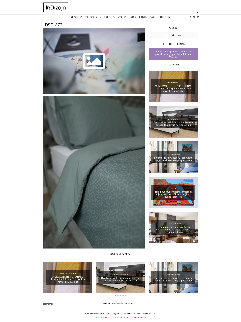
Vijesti (153, 17)
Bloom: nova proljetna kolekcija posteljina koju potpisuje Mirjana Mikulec (173, 54)
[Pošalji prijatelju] (179, 35)
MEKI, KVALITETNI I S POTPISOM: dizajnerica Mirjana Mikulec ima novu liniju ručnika (173, 88)
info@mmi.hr (116, 314)
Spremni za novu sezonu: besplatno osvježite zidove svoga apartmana (173, 159)
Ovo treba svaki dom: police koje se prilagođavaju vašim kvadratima (173, 124)
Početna (78, 17)
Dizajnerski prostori (173, 224)
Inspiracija (109, 17)
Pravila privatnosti (102, 317)
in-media (143, 17)
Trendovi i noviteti (173, 83)
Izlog (133, 17)
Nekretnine (164, 17)
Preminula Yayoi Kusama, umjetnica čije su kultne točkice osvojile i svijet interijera (173, 194)
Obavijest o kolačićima (120, 317)
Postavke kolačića (139, 317)
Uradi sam (123, 17)
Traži (196, 13)
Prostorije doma (93, 17)
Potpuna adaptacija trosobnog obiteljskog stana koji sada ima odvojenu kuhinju (173, 229)
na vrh (195, 304)
